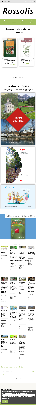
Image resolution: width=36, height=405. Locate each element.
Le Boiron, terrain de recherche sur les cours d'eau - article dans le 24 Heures (22, 255)
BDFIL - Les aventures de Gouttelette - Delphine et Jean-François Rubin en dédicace (4, 287)
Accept (5, 401)
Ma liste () (32, 1)
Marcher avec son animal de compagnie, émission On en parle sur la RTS (13, 286)
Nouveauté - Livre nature (4, 260)
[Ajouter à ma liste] (17, 41)
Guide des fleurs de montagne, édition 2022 (27, 62)
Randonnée (22, 293)
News (21, 267)
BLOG (9, 1)
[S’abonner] (33, 371)
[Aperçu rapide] (17, 44)
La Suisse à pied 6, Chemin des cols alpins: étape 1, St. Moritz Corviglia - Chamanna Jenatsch (31, 315)
